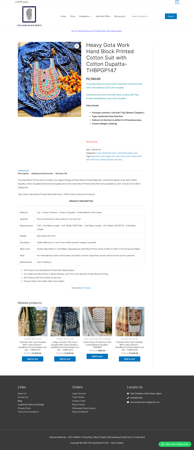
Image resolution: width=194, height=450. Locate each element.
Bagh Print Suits (98, 156)
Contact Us (23, 397)
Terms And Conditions (28, 412)
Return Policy (84, 288)
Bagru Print (110, 156)
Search (171, 16)
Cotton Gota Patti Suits (106, 153)
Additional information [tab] (42, 173)
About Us (22, 393)
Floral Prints (136, 156)
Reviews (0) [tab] (61, 173)
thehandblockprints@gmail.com (145, 402)
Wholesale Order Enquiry (84, 408)
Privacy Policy (24, 408)
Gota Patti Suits (93, 160)
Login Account (79, 393)
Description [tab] (23, 173)
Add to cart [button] (32, 359)
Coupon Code (78, 401)
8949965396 (136, 398)
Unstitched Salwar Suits (127, 153)
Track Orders (78, 397)
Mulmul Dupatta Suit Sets (111, 160)
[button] (76, 46)
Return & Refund (80, 412)
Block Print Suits (123, 156)
